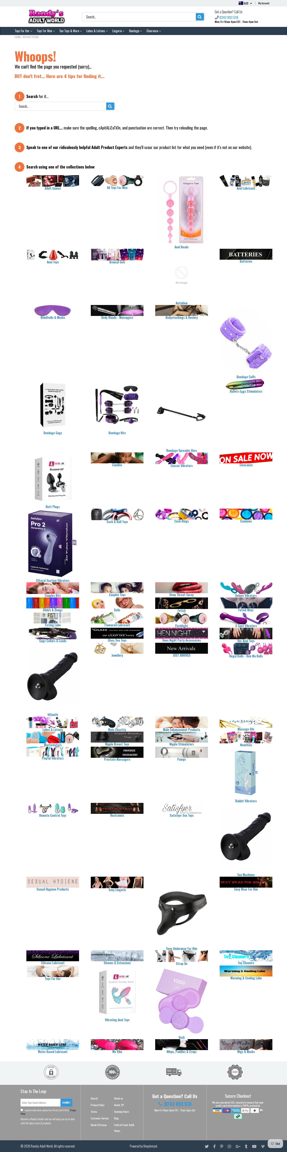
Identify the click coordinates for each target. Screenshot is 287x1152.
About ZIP (119, 1105)
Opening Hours (121, 1111)
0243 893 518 (228, 17)
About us (118, 1098)
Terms (94, 1111)
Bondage (134, 31)
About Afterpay (98, 1125)
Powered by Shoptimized (143, 1146)
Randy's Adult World (42, 1146)
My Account (263, 3)
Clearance (152, 31)
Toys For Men (45, 31)
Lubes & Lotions (96, 31)
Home (17, 37)
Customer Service (100, 1118)
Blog (116, 1118)
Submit (66, 1102)
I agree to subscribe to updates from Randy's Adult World (48, 1111)
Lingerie (117, 31)
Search (94, 1098)
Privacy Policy (97, 1105)
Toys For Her (22, 31)
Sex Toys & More (69, 31)
